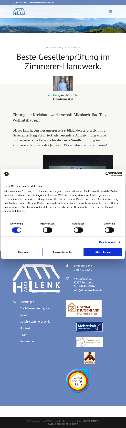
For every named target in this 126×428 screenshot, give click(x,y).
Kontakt (25, 328)
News (23, 315)
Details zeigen (107, 242)
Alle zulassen (103, 252)
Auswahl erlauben (63, 252)
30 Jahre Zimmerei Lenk (35, 321)
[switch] (47, 230)
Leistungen (27, 302)
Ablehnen (23, 252)
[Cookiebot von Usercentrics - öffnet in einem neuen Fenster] (108, 174)
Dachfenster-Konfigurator (36, 308)
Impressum (27, 341)
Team (23, 335)
